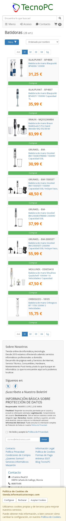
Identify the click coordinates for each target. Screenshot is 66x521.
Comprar (33, 83)
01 (25, 52)
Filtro (10, 42)
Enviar (44, 439)
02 (30, 52)
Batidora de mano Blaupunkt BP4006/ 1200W (43, 64)
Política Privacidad (15, 451)
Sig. (47, 52)
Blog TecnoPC (42, 461)
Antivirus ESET (42, 458)
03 (36, 52)
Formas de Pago (44, 455)
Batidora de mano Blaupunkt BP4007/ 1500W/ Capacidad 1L (43, 96)
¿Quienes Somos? (15, 458)
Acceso (27, 24)
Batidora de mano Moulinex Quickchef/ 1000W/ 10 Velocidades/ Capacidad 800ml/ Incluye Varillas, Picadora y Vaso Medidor (42, 278)
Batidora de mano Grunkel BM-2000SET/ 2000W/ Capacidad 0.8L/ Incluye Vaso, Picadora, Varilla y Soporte (43, 247)
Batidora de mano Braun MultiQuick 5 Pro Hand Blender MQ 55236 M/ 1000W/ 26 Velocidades (41, 127)
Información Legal (44, 448)
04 (42, 52)
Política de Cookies (51, 516)
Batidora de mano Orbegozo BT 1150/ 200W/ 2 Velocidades (43, 305)
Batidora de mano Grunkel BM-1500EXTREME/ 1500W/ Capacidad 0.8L (42, 156)
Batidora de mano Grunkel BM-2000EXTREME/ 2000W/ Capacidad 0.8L (42, 215)
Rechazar (22, 500)
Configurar (9, 500)
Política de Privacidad (39, 425)
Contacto (44, 24)
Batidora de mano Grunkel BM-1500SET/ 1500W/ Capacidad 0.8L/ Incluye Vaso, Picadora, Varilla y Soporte (43, 187)
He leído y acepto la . (29, 432)
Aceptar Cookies (38, 500)
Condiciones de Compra (18, 455)
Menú (12, 24)
